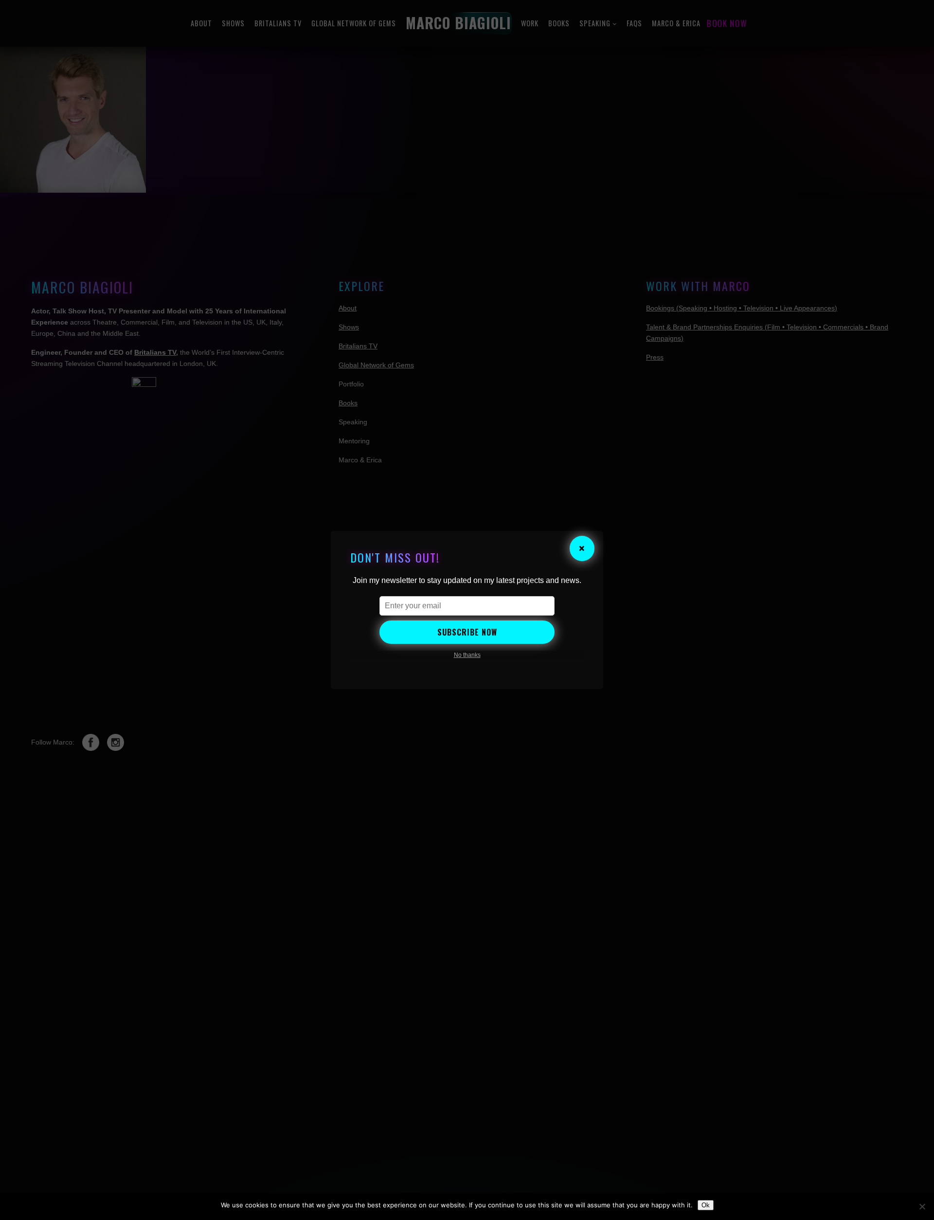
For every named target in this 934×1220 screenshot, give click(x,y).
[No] (922, 1206)
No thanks (467, 655)
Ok (705, 1205)
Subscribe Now (467, 632)
